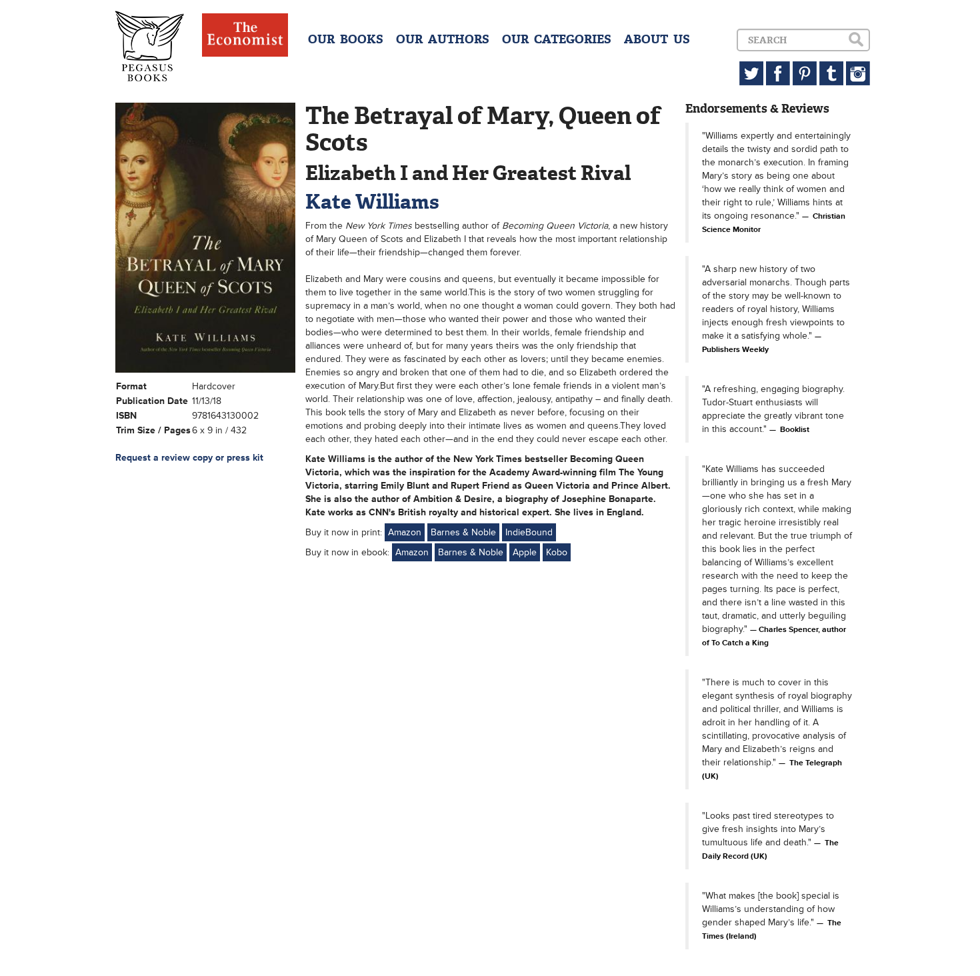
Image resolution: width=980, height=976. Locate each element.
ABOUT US (657, 39)
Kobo (556, 552)
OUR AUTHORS (442, 39)
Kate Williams (372, 202)
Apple (525, 552)
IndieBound (529, 532)
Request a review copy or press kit (189, 457)
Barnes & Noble (463, 532)
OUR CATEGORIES (556, 39)
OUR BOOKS (345, 39)
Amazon (404, 532)
